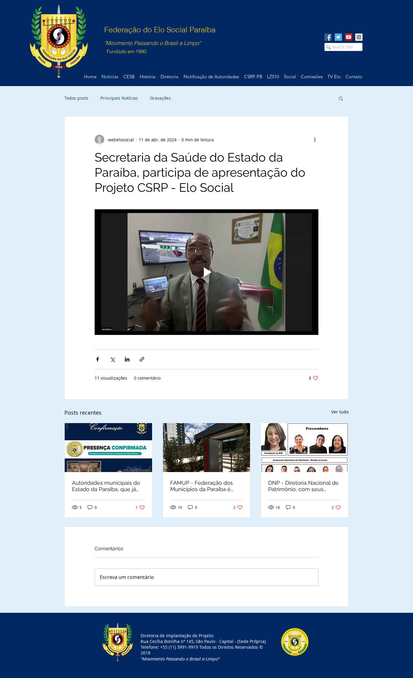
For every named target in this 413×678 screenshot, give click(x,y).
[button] (341, 98)
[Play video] (206, 272)
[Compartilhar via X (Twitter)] (112, 359)
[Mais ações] (314, 139)
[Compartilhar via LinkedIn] (127, 359)
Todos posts (76, 98)
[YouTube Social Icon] (348, 37)
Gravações (160, 98)
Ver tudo (340, 412)
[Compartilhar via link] (142, 359)
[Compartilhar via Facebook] (97, 359)
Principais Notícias (119, 98)
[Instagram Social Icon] (359, 37)
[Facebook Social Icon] (328, 37)
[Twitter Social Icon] (338, 37)
